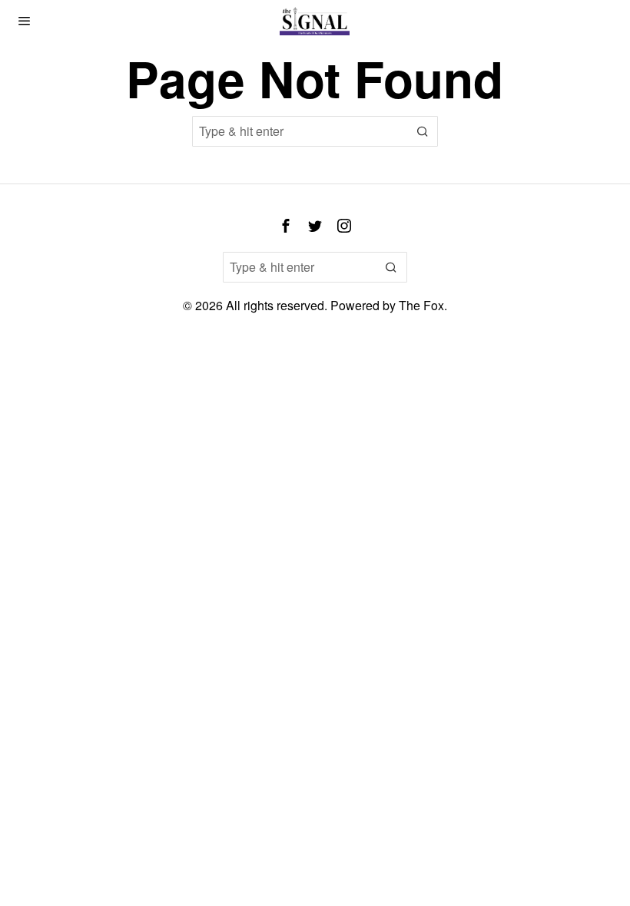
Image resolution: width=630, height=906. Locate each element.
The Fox (421, 305)
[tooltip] (286, 225)
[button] (422, 131)
